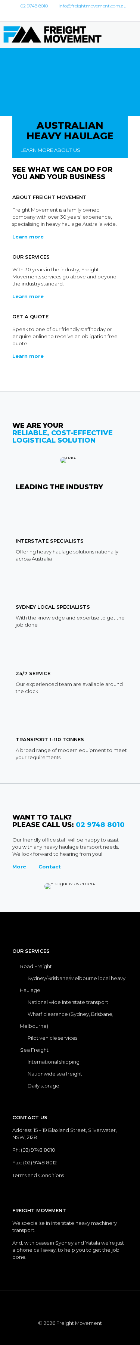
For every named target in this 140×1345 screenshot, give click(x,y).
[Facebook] (65, 15)
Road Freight (36, 966)
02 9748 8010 (34, 6)
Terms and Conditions (38, 1175)
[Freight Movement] (58, 34)
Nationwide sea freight (55, 1074)
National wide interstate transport (68, 1002)
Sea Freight (34, 1050)
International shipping (54, 1062)
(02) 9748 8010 (38, 1150)
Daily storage (43, 1086)
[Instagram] (75, 15)
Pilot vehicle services (52, 1038)
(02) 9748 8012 (40, 1162)
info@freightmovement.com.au (93, 6)
